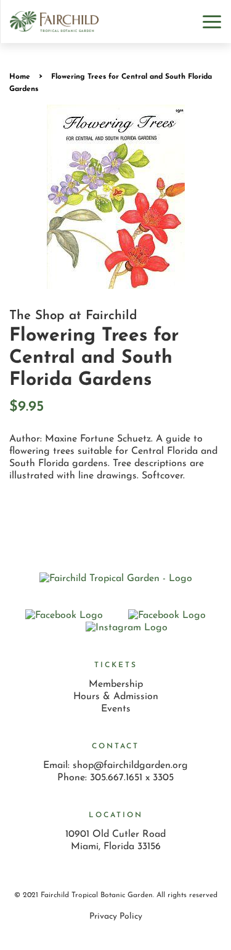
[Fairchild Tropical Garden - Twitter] (64, 615)
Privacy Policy (115, 916)
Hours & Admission (115, 697)
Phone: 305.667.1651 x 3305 (115, 778)
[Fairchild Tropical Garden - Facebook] (167, 615)
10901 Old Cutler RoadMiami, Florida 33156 (115, 840)
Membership (116, 684)
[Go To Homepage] (54, 21)
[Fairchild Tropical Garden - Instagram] (127, 628)
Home (19, 77)
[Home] (115, 579)
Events (116, 709)
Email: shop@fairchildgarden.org (115, 765)
